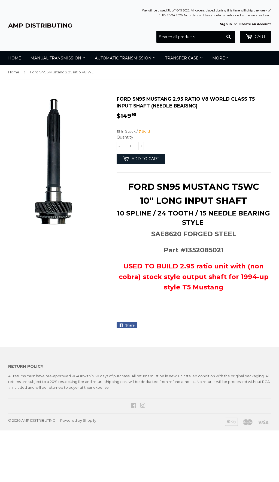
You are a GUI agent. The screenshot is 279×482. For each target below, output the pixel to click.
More (218, 58)
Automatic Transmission (124, 58)
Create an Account (255, 24)
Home (14, 58)
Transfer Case (182, 58)
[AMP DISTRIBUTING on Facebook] (134, 406)
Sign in (226, 24)
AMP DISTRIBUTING (40, 25)
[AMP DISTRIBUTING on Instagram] (142, 406)
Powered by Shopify (78, 420)
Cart (259, 36)
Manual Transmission (56, 58)
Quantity (125, 137)
